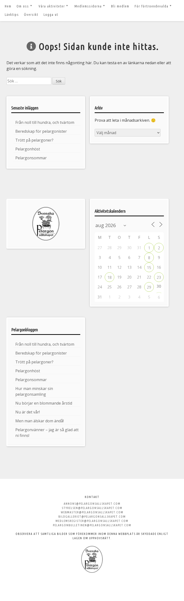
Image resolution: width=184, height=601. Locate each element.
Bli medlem (120, 6)
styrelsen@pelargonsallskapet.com (92, 507)
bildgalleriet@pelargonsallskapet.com (92, 516)
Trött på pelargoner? (34, 140)
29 (149, 287)
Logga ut (51, 15)
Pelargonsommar (31, 157)
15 (149, 267)
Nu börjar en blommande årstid (43, 403)
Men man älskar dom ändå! (39, 421)
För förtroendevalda (151, 6)
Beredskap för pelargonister (41, 131)
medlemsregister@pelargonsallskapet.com (92, 520)
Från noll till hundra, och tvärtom (44, 122)
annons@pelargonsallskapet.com (92, 503)
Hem (8, 6)
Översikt (31, 15)
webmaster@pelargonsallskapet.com (92, 512)
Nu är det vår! (27, 412)
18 (109, 277)
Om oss (23, 6)
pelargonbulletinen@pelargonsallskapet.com (92, 525)
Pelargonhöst (27, 149)
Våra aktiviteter (52, 6)
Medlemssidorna (88, 6)
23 (159, 277)
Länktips (12, 15)
